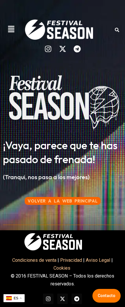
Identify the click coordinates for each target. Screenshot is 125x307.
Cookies (62, 268)
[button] (11, 29)
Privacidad (71, 260)
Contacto (106, 295)
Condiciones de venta (34, 260)
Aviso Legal (98, 260)
